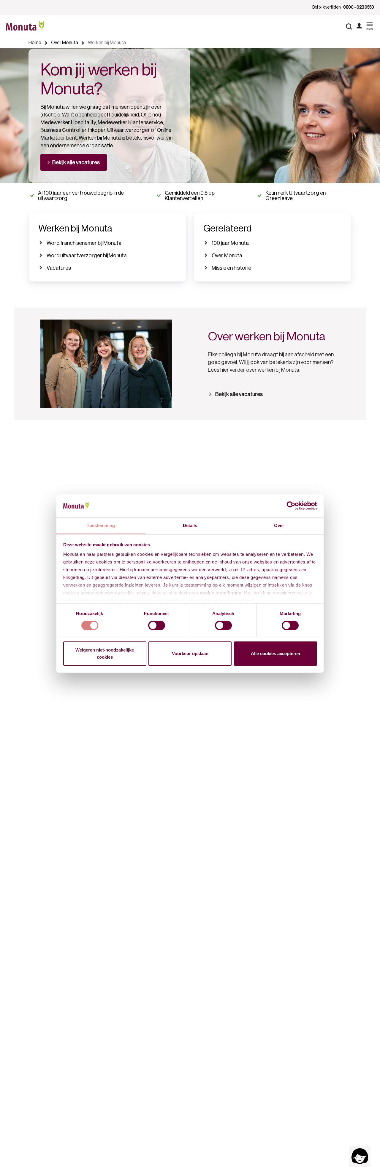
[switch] (156, 625)
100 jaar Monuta (230, 243)
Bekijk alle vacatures (239, 394)
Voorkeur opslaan (190, 653)
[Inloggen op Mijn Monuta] (359, 26)
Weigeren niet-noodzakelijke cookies (104, 653)
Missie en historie (231, 268)
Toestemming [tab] (101, 525)
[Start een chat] (359, 1156)
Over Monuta (227, 255)
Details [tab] (190, 525)
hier (224, 370)
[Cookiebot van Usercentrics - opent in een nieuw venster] (291, 505)
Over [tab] (279, 525)
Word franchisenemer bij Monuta (84, 243)
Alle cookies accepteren (275, 653)
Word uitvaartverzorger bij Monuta (87, 255)
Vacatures (59, 268)
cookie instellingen (221, 592)
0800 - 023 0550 (358, 7)
